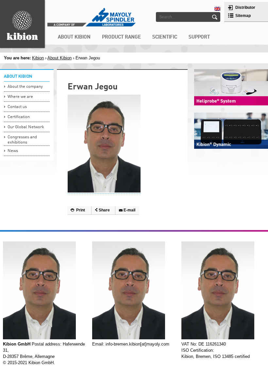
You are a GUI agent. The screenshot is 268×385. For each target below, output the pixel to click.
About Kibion (59, 57)
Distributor (245, 7)
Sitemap (243, 15)
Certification (19, 117)
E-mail (129, 210)
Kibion (38, 57)
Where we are (20, 97)
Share (104, 210)
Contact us (17, 107)
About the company (25, 87)
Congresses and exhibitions (22, 140)
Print (80, 210)
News (13, 151)
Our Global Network (26, 127)
